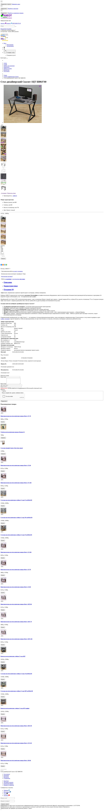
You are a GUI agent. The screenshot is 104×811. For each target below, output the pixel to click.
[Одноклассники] (3, 264)
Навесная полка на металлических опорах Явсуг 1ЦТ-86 (16, 604)
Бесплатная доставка (6, 28)
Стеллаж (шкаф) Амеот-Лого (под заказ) (12, 448)
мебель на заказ (8, 68)
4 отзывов (3, 193)
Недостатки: (4, 386)
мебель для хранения (9, 65)
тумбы (2, 318)
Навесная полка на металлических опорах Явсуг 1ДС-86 (16, 743)
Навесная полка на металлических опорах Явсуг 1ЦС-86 (16, 725)
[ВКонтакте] (1, 264)
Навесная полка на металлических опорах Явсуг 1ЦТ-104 (16, 639)
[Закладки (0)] (4, 47)
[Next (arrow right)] (2, 770)
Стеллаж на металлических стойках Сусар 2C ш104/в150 (16, 500)
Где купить (6, 71)
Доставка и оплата (8, 782)
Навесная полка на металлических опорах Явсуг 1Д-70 (16, 569)
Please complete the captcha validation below (13, 392)
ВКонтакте (7, 792)
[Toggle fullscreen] (4, 769)
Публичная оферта (8, 783)
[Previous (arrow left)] (1, 770)
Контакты (6, 777)
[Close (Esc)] (1, 769)
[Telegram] (4, 264)
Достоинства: (4, 385)
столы (5, 63)
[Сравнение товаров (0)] (4, 49)
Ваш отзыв (3, 383)
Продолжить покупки (6, 4)
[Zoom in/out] (5, 769)
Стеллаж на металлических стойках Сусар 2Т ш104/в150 (16, 534)
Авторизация (10, 46)
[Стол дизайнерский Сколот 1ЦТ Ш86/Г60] (23, 122)
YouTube (6, 795)
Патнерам (6, 775)
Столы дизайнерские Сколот (11, 76)
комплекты (6, 67)
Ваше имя (3, 377)
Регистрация (10, 44)
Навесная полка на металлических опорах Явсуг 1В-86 (16, 760)
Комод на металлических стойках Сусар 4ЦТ (13, 656)
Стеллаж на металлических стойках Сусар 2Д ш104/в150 (16, 673)
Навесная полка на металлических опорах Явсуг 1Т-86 (16, 465)
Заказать (3, 258)
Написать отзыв (11, 193)
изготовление (18, 279)
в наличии (8, 279)
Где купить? (7, 774)
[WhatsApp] (6, 264)
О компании (7, 778)
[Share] (2, 769)
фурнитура (6, 70)
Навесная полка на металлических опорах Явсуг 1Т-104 (16, 482)
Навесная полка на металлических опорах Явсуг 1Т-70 (16, 416)
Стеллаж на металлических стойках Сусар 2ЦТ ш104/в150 (17, 691)
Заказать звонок (5, 804)
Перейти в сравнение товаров (15, 13)
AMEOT (15, 195)
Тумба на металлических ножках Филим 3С (13, 432)
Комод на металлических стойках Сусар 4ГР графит (15, 708)
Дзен (5, 793)
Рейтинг (3, 389)
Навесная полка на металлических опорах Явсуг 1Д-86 (16, 587)
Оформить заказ (16, 4)
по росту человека (18, 271)
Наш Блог (6, 781)
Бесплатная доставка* (7, 276)
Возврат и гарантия (9, 785)
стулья (5, 64)
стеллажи (7, 318)
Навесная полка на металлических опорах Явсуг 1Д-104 (16, 552)
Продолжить (4, 8)
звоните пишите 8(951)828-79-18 (11, 23)
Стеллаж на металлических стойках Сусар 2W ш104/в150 (16, 517)
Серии (5, 75)
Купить (2, 421)
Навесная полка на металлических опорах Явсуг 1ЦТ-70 (16, 621)
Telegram (6, 790)
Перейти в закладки (13, 8)
